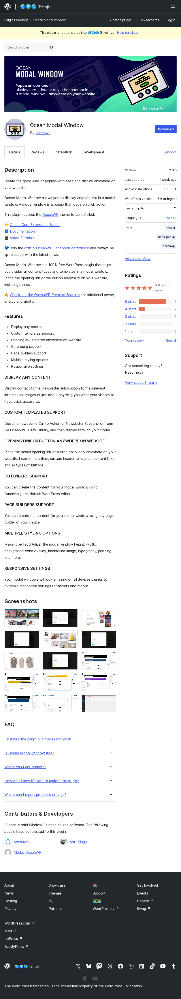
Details (14, 152)
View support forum (141, 382)
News (9, 893)
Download (166, 129)
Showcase (57, 885)
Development (93, 152)
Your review (134, 340)
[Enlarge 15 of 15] (110, 700)
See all (171, 340)
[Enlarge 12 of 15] (110, 679)
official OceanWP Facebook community (56, 248)
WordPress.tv (106, 908)
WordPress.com (19, 923)
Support (170, 152)
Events (142, 893)
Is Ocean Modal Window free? (29, 753)
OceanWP (50, 214)
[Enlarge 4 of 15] (33, 636)
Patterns (55, 908)
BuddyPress (16, 946)
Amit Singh (78, 842)
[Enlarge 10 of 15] (33, 679)
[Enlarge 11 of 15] (72, 679)
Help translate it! (129, 32)
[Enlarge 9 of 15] (110, 658)
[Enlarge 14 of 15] (72, 700)
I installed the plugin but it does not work (37, 739)
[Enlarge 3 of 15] (110, 615)
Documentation (22, 231)
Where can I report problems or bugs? (35, 795)
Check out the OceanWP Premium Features (45, 295)
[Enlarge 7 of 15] (33, 658)
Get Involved (147, 885)
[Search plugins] (51, 47)
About (9, 885)
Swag (143, 908)
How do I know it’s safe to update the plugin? (41, 781)
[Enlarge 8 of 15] (72, 658)
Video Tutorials (22, 238)
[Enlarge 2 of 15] (72, 615)
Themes (55, 893)
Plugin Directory (16, 20)
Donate (145, 901)
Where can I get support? (25, 767)
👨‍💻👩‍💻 (97, 901)
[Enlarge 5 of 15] (72, 636)
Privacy (10, 908)
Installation (63, 152)
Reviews (37, 152)
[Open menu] (174, 6)
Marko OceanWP (27, 852)
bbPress (13, 938)
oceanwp (43, 132)
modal (171, 227)
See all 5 (170, 218)
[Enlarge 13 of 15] (33, 700)
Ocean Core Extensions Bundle (35, 224)
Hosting (10, 901)
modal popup (166, 237)
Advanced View (138, 258)
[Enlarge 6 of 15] (110, 636)
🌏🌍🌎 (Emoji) (28, 966)
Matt (10, 931)
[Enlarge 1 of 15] (33, 615)
